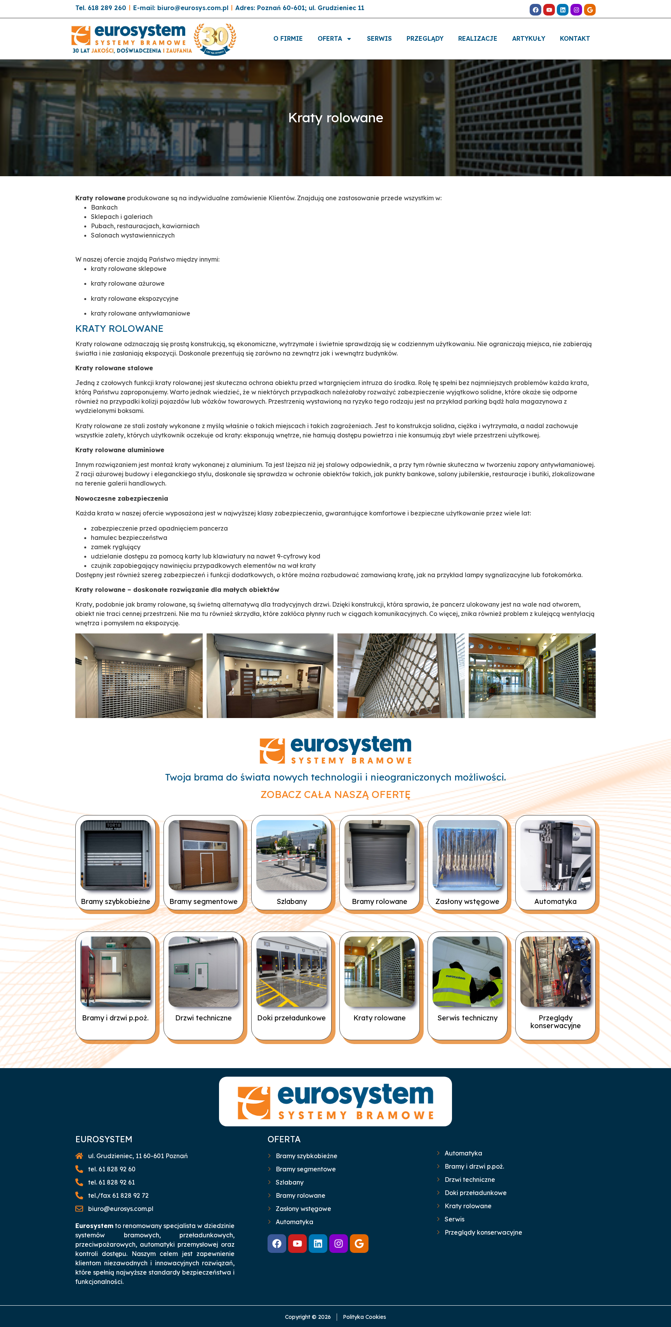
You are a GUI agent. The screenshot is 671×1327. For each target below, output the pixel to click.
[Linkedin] (562, 10)
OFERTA (330, 38)
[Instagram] (576, 10)
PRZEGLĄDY (425, 38)
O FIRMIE (288, 38)
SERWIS (379, 38)
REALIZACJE (477, 38)
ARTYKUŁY (528, 38)
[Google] (590, 10)
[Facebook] (535, 10)
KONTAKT (575, 38)
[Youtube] (549, 10)
